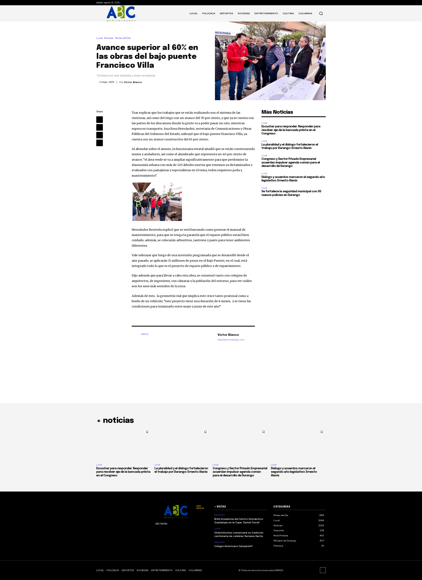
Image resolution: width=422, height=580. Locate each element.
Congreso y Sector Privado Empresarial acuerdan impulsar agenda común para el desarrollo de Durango (290, 163)
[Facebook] (99, 119)
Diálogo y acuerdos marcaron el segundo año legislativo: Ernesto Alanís (294, 472)
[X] (99, 127)
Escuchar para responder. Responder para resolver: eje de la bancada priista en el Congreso (290, 130)
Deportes (219, 514)
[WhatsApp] (99, 143)
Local (99, 38)
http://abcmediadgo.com (231, 339)
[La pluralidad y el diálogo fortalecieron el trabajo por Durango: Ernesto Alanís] (181, 444)
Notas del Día (122, 38)
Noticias (109, 38)
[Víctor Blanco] (173, 355)
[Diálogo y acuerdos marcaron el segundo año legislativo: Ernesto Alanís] (298, 444)
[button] (321, 13)
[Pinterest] (99, 135)
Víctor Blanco (133, 82)
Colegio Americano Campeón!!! (233, 546)
